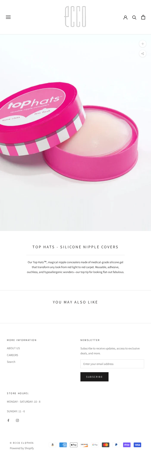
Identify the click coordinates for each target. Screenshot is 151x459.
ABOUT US (13, 348)
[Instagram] (17, 420)
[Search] (134, 17)
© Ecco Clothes (22, 442)
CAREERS (12, 355)
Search (11, 362)
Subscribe (94, 376)
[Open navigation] (8, 17)
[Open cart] (143, 17)
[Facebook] (8, 420)
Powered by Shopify (22, 448)
